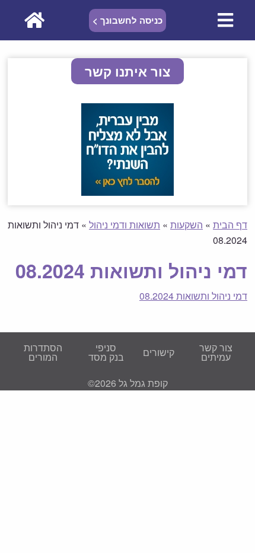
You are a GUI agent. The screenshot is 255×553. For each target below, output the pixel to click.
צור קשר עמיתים (215, 352)
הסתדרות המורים (43, 352)
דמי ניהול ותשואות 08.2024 (193, 296)
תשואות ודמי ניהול (124, 224)
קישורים (158, 352)
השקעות (186, 224)
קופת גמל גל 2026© (128, 383)
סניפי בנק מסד (106, 352)
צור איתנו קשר (127, 71)
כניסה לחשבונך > (127, 20)
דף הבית (230, 224)
